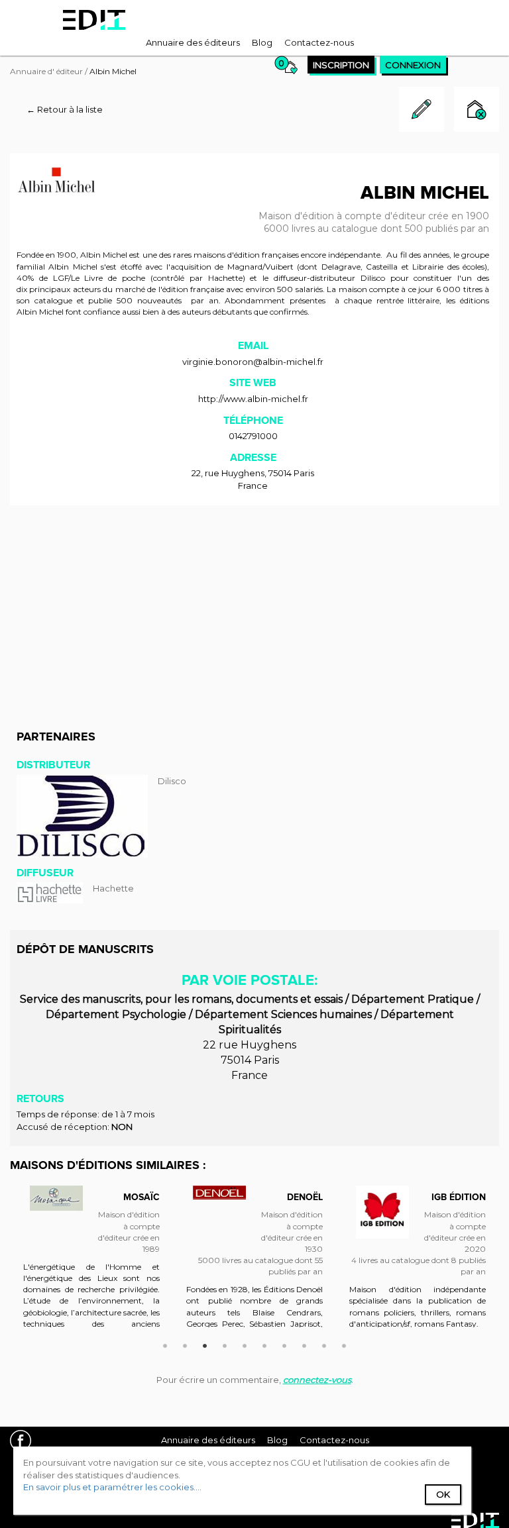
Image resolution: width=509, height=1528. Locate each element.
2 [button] (185, 1343)
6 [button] (264, 1343)
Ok (443, 1494)
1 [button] (165, 1343)
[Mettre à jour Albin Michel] (421, 128)
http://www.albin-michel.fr (253, 398)
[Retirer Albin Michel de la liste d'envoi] (476, 111)
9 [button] (324, 1343)
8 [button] (304, 1343)
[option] (91, 1263)
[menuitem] (193, 42)
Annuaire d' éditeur (46, 71)
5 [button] (244, 1343)
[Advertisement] (254, 611)
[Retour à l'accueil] (94, 20)
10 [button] (344, 1343)
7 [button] (284, 1343)
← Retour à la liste (65, 109)
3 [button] (204, 1343)
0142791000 (253, 436)
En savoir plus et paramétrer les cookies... (111, 1487)
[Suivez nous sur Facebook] (25, 1442)
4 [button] (224, 1343)
